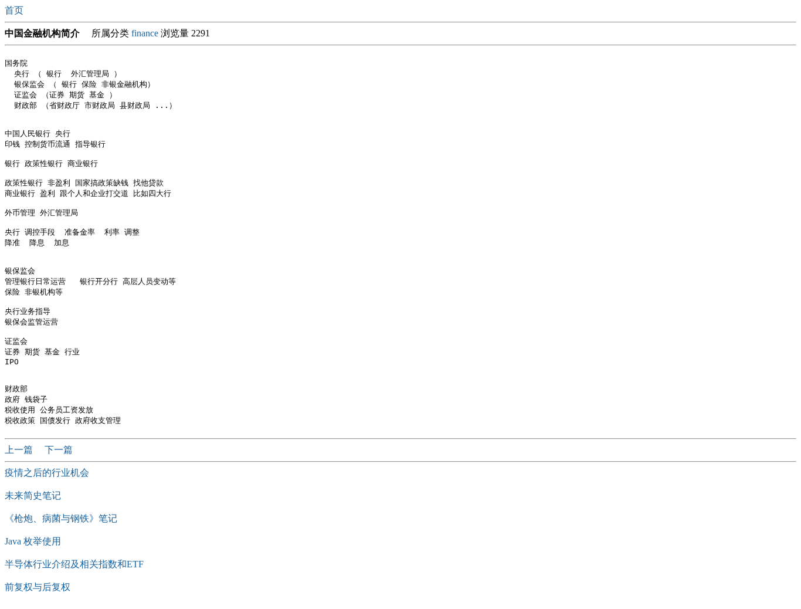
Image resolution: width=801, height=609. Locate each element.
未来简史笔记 (33, 495)
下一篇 (59, 450)
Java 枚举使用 (33, 541)
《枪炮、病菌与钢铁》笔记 (61, 518)
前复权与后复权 (37, 587)
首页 (15, 10)
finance (144, 33)
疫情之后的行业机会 (47, 473)
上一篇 (20, 450)
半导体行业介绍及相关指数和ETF (74, 564)
